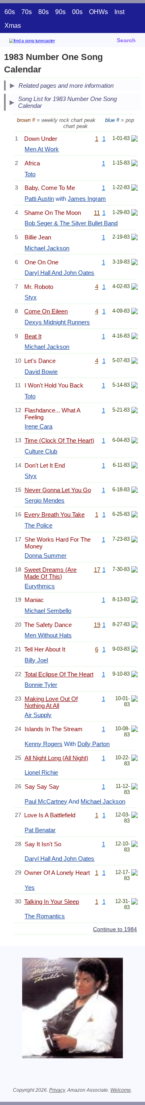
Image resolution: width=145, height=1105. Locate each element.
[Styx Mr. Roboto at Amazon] (134, 287)
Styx (31, 297)
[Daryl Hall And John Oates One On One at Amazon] (134, 263)
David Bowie (41, 371)
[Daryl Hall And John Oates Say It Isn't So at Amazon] (134, 844)
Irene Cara (38, 426)
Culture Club (41, 451)
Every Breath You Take (54, 514)
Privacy (57, 1090)
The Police (38, 525)
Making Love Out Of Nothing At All (51, 702)
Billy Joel (36, 660)
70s (26, 11)
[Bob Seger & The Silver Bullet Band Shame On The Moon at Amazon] (134, 213)
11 (97, 212)
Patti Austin (39, 198)
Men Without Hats (48, 635)
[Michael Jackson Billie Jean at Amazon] (134, 238)
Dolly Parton (93, 743)
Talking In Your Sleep (51, 901)
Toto (30, 174)
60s (9, 11)
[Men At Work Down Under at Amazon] (134, 139)
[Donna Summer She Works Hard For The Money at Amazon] (134, 540)
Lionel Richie (41, 772)
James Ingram (87, 198)
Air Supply (38, 714)
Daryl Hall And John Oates (59, 272)
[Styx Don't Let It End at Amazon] (134, 466)
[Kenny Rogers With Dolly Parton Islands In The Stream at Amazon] (134, 729)
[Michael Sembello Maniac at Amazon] (134, 600)
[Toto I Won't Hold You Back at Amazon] (134, 386)
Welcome (120, 1090)
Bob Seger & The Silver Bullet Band (71, 223)
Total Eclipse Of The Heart (59, 674)
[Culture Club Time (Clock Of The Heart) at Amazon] (134, 441)
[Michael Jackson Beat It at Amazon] (134, 337)
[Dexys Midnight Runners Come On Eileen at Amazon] (134, 312)
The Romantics (45, 916)
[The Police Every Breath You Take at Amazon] (134, 515)
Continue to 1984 (115, 929)
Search (126, 40)
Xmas (12, 25)
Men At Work (42, 149)
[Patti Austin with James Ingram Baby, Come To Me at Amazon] (134, 188)
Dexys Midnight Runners (57, 322)
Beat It (33, 336)
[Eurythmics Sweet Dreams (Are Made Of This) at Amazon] (134, 570)
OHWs (98, 11)
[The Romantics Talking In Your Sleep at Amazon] (134, 902)
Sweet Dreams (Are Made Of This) (50, 573)
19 (97, 624)
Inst (119, 11)
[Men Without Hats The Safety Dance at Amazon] (134, 625)
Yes (30, 887)
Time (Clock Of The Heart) (59, 440)
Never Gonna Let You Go (58, 490)
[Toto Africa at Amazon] (134, 164)
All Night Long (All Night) (56, 758)
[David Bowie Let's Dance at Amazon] (134, 361)
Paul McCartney (46, 801)
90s (60, 11)
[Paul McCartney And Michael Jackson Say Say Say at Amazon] (134, 787)
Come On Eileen (46, 311)
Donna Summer (45, 555)
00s (77, 11)
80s (43, 11)
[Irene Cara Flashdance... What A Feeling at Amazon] (134, 411)
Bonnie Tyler (41, 684)
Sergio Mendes (44, 500)
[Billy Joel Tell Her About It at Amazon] (134, 650)
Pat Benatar (40, 830)
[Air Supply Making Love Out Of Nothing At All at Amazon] (134, 699)
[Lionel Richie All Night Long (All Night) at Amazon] (134, 758)
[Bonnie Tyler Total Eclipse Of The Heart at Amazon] (134, 675)
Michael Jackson (47, 248)
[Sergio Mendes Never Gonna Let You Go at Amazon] (134, 490)
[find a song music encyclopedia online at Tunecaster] (44, 42)
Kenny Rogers (43, 743)
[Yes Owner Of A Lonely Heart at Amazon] (134, 873)
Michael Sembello (48, 610)
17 (97, 569)
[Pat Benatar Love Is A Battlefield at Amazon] (134, 815)
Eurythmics (40, 586)
